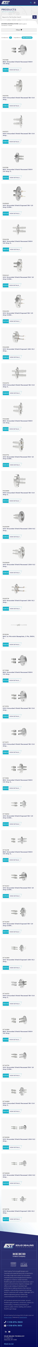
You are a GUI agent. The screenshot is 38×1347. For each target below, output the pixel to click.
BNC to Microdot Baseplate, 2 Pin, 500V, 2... (19, 637)
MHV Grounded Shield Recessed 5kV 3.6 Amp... (18, 98)
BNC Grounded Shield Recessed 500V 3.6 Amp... (18, 62)
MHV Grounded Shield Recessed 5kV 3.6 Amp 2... (18, 386)
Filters (18, 30)
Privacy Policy (8, 1317)
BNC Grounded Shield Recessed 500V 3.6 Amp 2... (18, 170)
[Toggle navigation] (35, 2)
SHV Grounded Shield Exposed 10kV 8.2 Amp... (18, 350)
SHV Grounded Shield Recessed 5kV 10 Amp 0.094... (18, 278)
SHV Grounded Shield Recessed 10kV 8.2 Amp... (19, 529)
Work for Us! (9, 1344)
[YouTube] (9, 1331)
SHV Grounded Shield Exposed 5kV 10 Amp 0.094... (18, 206)
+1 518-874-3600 (15, 1322)
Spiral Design (23, 1317)
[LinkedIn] (6, 1331)
